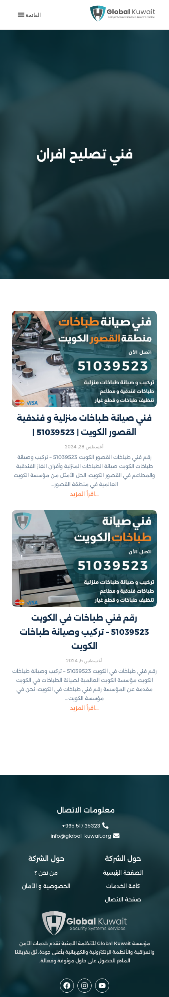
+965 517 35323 (81, 825)
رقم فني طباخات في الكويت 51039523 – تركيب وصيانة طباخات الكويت (84, 632)
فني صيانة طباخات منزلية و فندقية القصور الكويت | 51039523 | (84, 425)
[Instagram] (84, 986)
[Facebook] (67, 986)
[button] (33, 15)
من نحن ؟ (46, 872)
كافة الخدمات (123, 886)
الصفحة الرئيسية (123, 872)
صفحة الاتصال (123, 899)
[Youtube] (102, 986)
